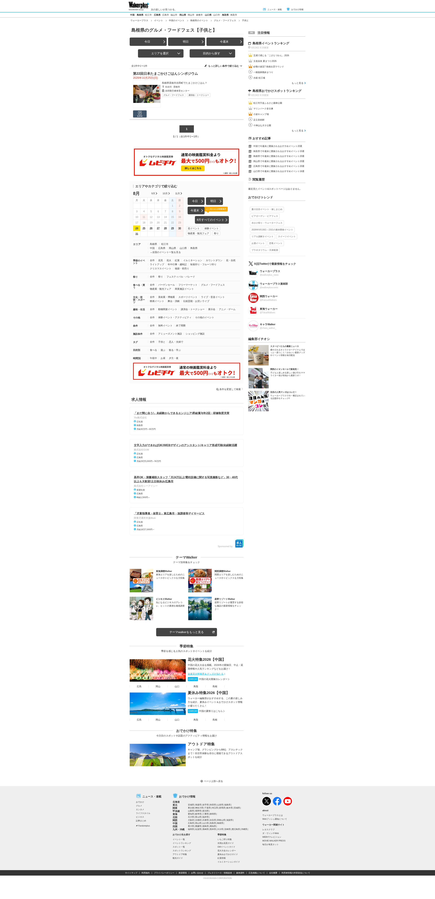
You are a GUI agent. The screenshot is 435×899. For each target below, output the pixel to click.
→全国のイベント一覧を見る (165, 252)
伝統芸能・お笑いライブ (196, 301)
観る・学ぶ (175, 350)
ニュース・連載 (274, 9)
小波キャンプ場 (261, 114)
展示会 (211, 309)
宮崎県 (227, 829)
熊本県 (213, 829)
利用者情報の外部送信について (296, 873)
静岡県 (213, 814)
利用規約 (146, 873)
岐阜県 (198, 814)
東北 (175, 805)
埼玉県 (215, 808)
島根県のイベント (199, 20)
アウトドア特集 (201, 744)
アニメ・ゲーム (227, 309)
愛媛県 (198, 826)
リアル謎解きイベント (262, 236)
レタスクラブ (268, 829)
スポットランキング (182, 850)
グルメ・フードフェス (225, 20)
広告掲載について (257, 873)
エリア (137, 244)
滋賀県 (230, 820)
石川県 (191, 817)
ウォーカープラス (139, 20)
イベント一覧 (179, 839)
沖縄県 (244, 829)
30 (179, 228)
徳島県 (206, 826)
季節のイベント (139, 261)
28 (165, 228)
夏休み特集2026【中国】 (209, 693)
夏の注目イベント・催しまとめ (266, 209)
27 (158, 228)
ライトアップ (157, 264)
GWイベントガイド (226, 847)
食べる (153, 350)
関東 (175, 808)
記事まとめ (141, 821)
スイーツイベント (287, 236)
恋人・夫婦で (176, 341)
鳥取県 (225, 15)
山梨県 (191, 811)
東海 (175, 814)
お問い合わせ (197, 873)
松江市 (148, 15)
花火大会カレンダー (227, 850)
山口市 (216, 15)
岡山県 (182, 15)
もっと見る (297, 83)
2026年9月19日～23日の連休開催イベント (272, 229)
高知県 (213, 826)
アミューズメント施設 (170, 333)
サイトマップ (131, 873)
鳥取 (196, 686)
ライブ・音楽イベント (213, 297)
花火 (169, 260)
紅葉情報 (222, 858)
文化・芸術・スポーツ (139, 300)
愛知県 (191, 814)
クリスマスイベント (160, 268)
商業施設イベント (184, 288)
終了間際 (181, 325)
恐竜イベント (275, 243)
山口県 (208, 15)
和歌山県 (221, 820)
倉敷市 (199, 15)
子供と (161, 341)
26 (151, 228)
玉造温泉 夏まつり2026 (264, 61)
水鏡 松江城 (259, 78)
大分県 (220, 829)
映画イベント (157, 301)
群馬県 (222, 808)
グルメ (139, 806)
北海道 (176, 802)
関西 (175, 820)
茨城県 (237, 808)
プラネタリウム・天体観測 (264, 250)
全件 (152, 260)
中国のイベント (176, 20)
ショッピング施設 (195, 333)
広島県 (157, 15)
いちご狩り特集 (225, 839)
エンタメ (140, 809)
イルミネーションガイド (229, 862)
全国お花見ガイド (226, 843)
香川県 (191, 826)
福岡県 (191, 829)
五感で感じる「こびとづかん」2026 (271, 55)
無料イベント (165, 325)
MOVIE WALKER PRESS (273, 841)
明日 (186, 41)
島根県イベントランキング (271, 43)
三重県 (206, 814)
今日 (147, 41)
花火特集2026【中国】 (207, 659)
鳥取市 (233, 15)
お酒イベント (258, 243)
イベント (158, 20)
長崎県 (206, 829)
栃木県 (230, 808)
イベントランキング (182, 843)
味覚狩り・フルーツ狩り (203, 264)
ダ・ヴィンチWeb (270, 833)
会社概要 (273, 873)
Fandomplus (144, 826)
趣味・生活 (139, 309)
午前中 (153, 358)
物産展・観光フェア (198, 233)
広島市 (165, 15)
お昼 (163, 358)
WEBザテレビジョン (271, 837)
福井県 (206, 817)
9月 (153, 193)
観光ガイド (178, 858)
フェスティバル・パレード (181, 276)
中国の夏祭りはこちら (205, 711)
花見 (160, 260)
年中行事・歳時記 (177, 264)
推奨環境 (183, 873)
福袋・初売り (182, 268)
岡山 (158, 686)
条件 (135, 325)
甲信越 (176, 811)
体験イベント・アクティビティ (175, 317)
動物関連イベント (167, 309)
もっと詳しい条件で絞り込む (223, 66)
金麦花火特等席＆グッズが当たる (205, 673)
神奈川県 (199, 808)
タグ (135, 342)
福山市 (174, 15)
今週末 (224, 41)
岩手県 (206, 805)
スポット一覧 (179, 847)
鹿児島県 (236, 829)
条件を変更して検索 (230, 389)
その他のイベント (204, 317)
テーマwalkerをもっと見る (186, 632)
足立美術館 (258, 120)
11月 (177, 193)
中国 (132, 15)
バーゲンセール (166, 284)
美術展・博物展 (166, 297)
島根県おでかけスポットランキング (277, 91)
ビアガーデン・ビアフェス (264, 216)
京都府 (198, 820)
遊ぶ (163, 350)
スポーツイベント (187, 297)
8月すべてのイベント (210, 219)
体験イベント (211, 228)
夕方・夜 (173, 358)
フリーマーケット (187, 284)
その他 (136, 317)
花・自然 (231, 260)
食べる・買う (139, 286)
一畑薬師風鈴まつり (263, 72)
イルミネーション (192, 260)
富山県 (198, 817)
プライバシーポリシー (164, 873)
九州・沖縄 (179, 829)
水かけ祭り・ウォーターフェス (266, 223)
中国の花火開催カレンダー (208, 679)
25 (144, 228)
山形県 (220, 805)
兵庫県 (206, 820)
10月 (165, 193)
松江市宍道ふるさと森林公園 (267, 103)
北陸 (175, 817)
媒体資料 (240, 873)
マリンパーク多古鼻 (263, 108)
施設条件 (138, 333)
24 (136, 228)
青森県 (198, 805)
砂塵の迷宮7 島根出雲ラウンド (268, 66)
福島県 (227, 805)
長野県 (198, 811)
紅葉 (177, 260)
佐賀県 (198, 829)
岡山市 (191, 15)
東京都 (191, 808)
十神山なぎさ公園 (262, 125)
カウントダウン (214, 260)
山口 (177, 686)
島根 (215, 686)
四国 (175, 826)
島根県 (140, 15)
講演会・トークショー (199, 95)
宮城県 (191, 805)
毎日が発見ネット (270, 844)
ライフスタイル (143, 813)
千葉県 (208, 808)
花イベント (194, 228)
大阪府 (191, 820)
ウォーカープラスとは (272, 815)
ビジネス (140, 817)
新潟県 (206, 811)
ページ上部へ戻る (213, 781)
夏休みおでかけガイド (228, 854)
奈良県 (213, 820)
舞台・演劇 (174, 301)
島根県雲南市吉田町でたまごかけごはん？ (184, 83)
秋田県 (213, 805)
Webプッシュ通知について (274, 819)
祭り (216, 233)
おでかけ (140, 802)
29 (172, 228)
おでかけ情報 (297, 9)
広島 (139, 686)
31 (136, 233)
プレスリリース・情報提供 (219, 873)
